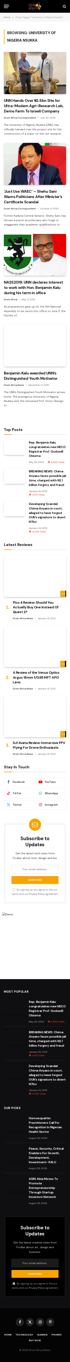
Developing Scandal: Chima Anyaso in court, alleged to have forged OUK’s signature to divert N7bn (47, 513)
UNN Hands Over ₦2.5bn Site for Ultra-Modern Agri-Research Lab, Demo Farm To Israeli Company (33, 106)
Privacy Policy (37, 894)
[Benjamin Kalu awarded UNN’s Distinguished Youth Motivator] (35, 346)
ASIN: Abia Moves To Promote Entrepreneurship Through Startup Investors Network (43, 1188)
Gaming (42, 1334)
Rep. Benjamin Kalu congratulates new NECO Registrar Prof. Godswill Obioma (47, 449)
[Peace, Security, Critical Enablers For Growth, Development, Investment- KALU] (14, 1153)
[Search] (64, 6)
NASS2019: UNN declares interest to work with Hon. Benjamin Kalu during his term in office (33, 287)
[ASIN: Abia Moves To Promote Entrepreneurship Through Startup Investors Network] (14, 1183)
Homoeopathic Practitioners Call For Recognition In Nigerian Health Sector (45, 1125)
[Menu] (6, 6)
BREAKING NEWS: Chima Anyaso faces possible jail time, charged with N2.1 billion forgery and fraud (47, 478)
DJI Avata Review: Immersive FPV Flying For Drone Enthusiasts (39, 745)
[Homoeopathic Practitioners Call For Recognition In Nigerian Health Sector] (14, 1123)
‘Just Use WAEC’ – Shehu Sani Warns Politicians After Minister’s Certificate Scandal (33, 196)
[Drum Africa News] (35, 6)
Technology (24, 1334)
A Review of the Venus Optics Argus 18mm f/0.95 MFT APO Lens (36, 677)
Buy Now (35, 1340)
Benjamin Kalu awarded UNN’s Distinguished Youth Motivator (31, 376)
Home (8, 1334)
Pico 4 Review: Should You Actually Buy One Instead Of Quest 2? (35, 607)
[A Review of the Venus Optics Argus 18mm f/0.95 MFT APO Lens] (35, 646)
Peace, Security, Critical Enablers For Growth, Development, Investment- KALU (46, 1155)
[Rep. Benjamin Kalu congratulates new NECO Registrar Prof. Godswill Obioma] (14, 447)
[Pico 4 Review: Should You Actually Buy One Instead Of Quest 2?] (35, 576)
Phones (57, 1334)
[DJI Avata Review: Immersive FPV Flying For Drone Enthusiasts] (35, 716)
